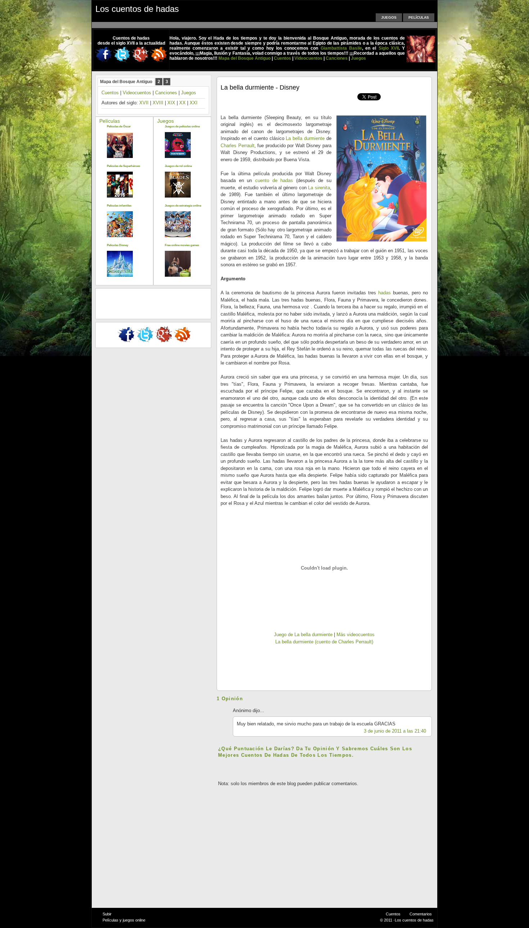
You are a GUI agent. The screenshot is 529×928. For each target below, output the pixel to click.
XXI (194, 102)
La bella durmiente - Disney (260, 87)
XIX (171, 102)
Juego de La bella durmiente (303, 634)
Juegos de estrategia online (183, 205)
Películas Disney (117, 245)
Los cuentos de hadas (137, 9)
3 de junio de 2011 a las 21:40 (395, 731)
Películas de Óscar (119, 126)
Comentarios (421, 914)
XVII (144, 102)
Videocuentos (137, 92)
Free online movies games (182, 245)
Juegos (389, 17)
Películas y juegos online (124, 920)
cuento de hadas (274, 180)
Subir (107, 914)
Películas (418, 17)
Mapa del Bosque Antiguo (126, 81)
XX (182, 102)
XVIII (158, 102)
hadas (384, 292)
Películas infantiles (119, 205)
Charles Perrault (237, 145)
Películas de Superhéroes (123, 166)
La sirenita (319, 187)
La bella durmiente (305, 138)
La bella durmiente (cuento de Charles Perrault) (324, 641)
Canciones (166, 92)
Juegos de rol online (178, 166)
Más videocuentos (355, 634)
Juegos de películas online (182, 126)
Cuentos (110, 92)
